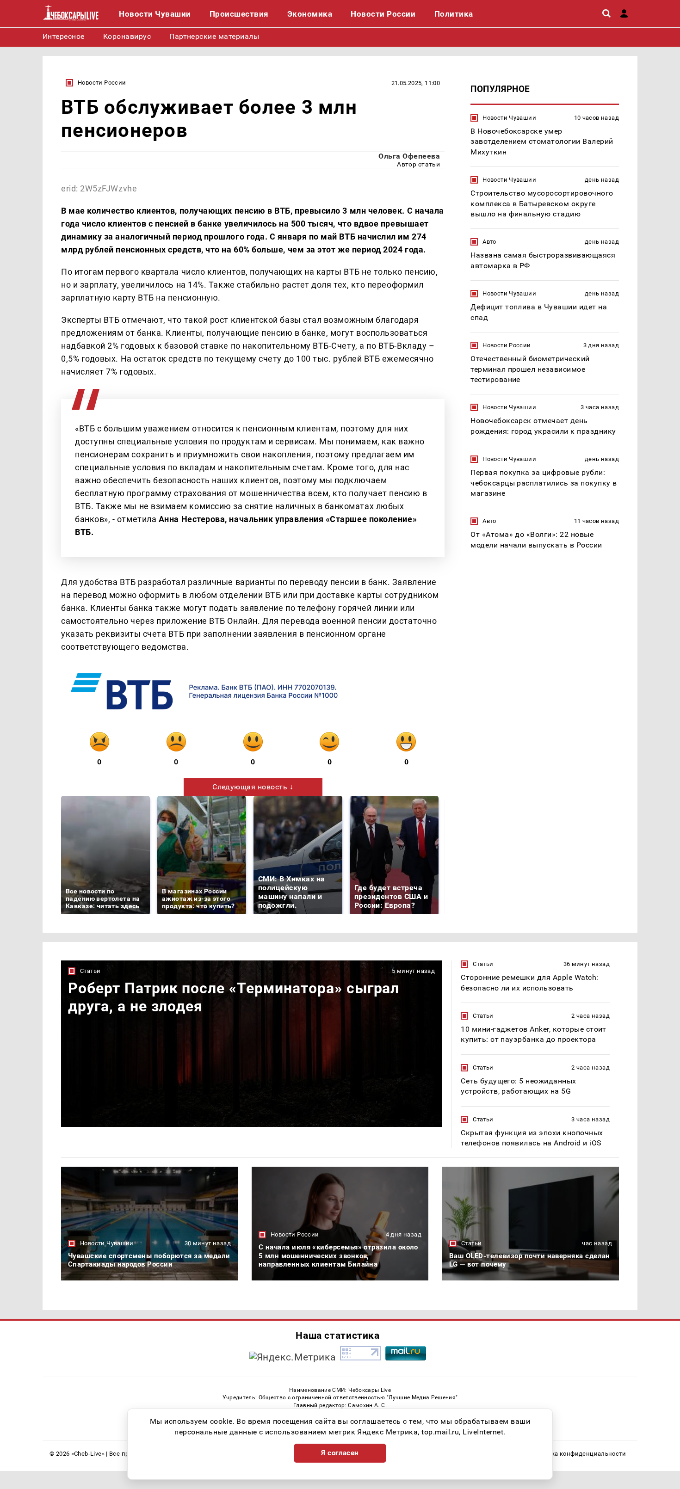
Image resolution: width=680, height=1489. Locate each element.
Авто (489, 241)
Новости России (102, 82)
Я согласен (340, 1453)
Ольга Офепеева (409, 156)
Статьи (90, 970)
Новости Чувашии (509, 117)
